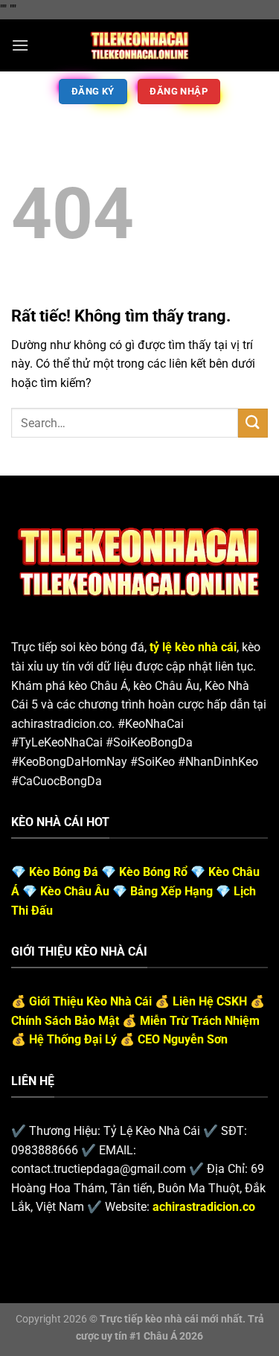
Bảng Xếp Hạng (171, 891)
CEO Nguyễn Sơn (183, 1039)
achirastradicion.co (204, 1207)
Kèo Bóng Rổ (153, 872)
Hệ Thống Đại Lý (73, 1039)
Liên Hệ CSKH (210, 1001)
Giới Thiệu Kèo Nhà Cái (90, 1001)
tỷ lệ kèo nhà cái (193, 647)
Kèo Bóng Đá (63, 872)
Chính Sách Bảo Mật (65, 1021)
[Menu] (20, 45)
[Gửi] (253, 423)
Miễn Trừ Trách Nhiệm (200, 1021)
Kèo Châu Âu (74, 891)
